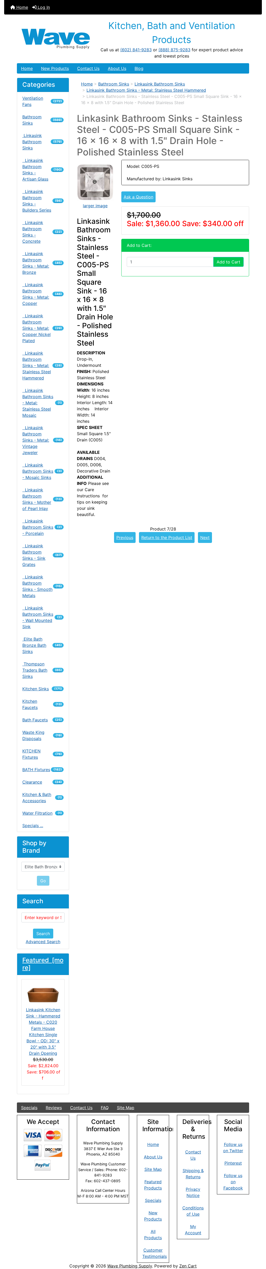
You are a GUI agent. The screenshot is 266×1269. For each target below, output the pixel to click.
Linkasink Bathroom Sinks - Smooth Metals (42, 586)
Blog (139, 68)
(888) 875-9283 (174, 49)
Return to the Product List (166, 537)
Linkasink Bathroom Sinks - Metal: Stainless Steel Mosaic (42, 403)
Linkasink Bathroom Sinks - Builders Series (42, 201)
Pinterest (233, 1163)
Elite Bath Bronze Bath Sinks (42, 645)
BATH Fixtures (42, 769)
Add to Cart (228, 261)
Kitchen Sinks (42, 688)
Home (21, 7)
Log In (43, 7)
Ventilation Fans (42, 101)
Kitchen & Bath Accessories (42, 797)
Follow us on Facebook (233, 1182)
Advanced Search (43, 941)
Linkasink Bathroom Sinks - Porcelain (42, 527)
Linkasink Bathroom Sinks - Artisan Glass (42, 170)
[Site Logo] (55, 38)
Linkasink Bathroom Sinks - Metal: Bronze (42, 263)
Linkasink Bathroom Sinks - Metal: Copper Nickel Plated (42, 328)
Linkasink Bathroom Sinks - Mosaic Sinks (42, 471)
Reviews (54, 1107)
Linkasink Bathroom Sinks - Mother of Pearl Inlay (42, 499)
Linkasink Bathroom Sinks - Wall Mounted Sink (42, 617)
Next (205, 537)
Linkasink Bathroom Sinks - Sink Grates (42, 555)
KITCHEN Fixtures (42, 754)
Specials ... (32, 825)
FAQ (105, 1107)
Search (43, 933)
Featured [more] (42, 963)
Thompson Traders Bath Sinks (42, 670)
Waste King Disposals (42, 735)
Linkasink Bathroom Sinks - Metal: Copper (42, 294)
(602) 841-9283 (136, 49)
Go (43, 880)
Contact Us (88, 68)
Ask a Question (138, 196)
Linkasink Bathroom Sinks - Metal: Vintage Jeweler (42, 440)
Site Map (125, 1107)
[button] (256, 1243)
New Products (55, 68)
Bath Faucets (42, 719)
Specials (29, 1107)
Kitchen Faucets (42, 704)
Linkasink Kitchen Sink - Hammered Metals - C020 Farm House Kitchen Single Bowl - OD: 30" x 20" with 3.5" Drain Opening (43, 1031)
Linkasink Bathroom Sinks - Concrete (42, 232)
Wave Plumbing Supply (129, 1265)
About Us (117, 68)
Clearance (42, 782)
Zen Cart (188, 1265)
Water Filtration (42, 813)
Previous (124, 537)
